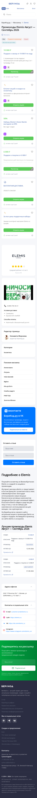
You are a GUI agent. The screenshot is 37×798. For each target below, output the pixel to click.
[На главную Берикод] (18, 686)
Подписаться (20, 668)
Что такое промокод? (9, 735)
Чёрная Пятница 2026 (9, 741)
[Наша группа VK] (14, 720)
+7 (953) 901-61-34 (8, 759)
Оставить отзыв (18, 462)
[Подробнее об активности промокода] (32, 110)
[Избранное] (34, 4)
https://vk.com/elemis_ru (17, 623)
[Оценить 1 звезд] (13, 266)
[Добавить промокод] (27, 4)
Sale (5, 8)
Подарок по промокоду (14, 39)
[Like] (32, 50)
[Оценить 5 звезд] (24, 266)
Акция (26, 39)
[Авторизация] (31, 4)
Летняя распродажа (8, 738)
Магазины (20, 8)
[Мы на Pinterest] (4, 720)
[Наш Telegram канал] (9, 720)
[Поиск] (4, 14)
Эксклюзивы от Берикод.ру (11, 744)
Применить (7, 552)
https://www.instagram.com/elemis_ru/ (19, 631)
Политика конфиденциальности (12, 712)
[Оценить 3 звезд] (18, 266)
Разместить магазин (8, 706)
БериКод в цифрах (8, 703)
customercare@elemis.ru (19, 612)
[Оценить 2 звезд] (16, 266)
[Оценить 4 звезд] (21, 266)
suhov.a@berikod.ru (8, 763)
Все (4, 39)
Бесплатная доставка (9, 42)
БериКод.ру (6, 23)
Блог (33, 8)
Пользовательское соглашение (12, 708)
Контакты (6, 35)
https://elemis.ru (16, 617)
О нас (3, 700)
